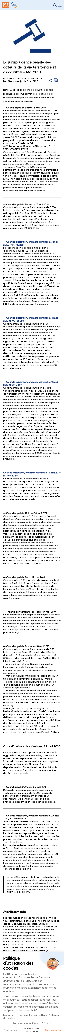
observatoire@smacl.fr (16, 953)
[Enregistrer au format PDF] (56, 81)
